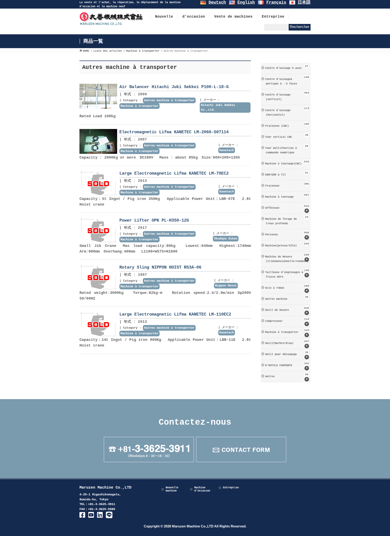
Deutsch (217, 2)
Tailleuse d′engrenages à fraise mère (287, 274)
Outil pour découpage (286, 355)
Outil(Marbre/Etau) (287, 344)
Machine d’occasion (202, 489)
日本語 (304, 2)
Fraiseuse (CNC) (287, 125)
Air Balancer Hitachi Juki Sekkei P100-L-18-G (174, 86)
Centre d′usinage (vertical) (287, 96)
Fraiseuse (287, 185)
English (246, 2)
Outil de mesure (287, 311)
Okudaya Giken (225, 238)
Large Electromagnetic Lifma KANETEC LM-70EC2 (174, 173)
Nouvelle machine (172, 489)
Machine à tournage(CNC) (287, 162)
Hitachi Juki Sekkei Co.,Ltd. (218, 107)
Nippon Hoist (226, 285)
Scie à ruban (287, 289)
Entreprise (231, 487)
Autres (286, 377)
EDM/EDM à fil (286, 173)
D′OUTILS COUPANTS (287, 366)
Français (276, 2)
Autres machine (286, 298)
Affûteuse (287, 209)
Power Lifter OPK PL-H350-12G (154, 220)
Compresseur (287, 322)
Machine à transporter (139, 106)
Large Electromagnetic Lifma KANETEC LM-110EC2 (175, 314)
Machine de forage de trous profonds (286, 220)
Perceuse (287, 235)
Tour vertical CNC (286, 136)
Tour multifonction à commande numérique (286, 149)
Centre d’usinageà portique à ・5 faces (287, 80)
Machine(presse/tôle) (287, 244)
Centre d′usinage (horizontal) (287, 112)
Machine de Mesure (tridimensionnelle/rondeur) (287, 258)
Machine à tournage (287, 196)
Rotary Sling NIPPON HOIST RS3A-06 (160, 267)
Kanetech (226, 150)
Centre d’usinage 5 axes (286, 67)
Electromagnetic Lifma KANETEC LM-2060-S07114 (174, 132)
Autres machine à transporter (169, 100)
